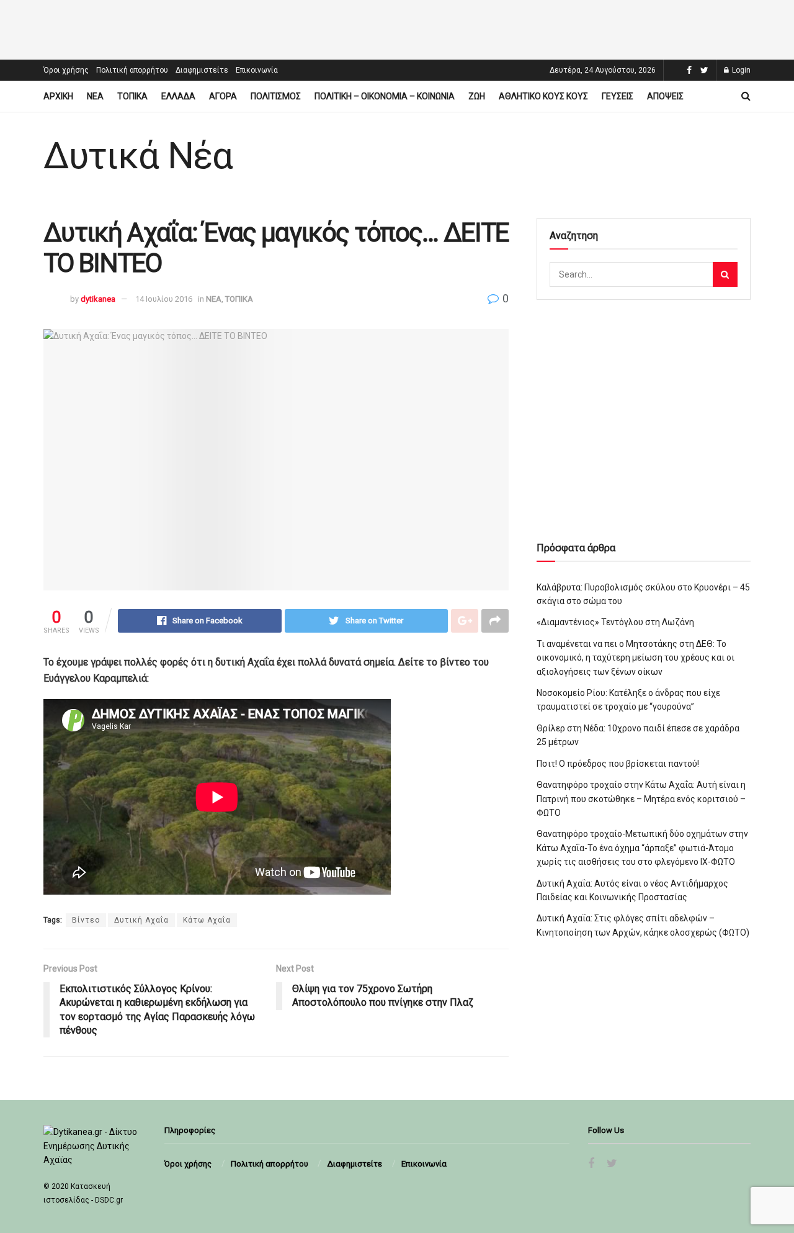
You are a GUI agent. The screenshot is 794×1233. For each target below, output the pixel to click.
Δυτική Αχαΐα (141, 920)
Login (740, 70)
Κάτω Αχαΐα (207, 920)
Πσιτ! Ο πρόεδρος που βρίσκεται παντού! (618, 764)
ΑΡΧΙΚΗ (58, 96)
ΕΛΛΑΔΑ (178, 96)
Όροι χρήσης (66, 70)
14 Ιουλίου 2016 (163, 299)
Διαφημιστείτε (202, 70)
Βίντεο (86, 920)
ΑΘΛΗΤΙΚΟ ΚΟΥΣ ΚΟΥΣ (543, 96)
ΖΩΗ (476, 96)
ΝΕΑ (95, 96)
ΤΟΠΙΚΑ (132, 96)
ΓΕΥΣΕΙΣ (617, 96)
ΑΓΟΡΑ (223, 96)
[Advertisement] (397, 28)
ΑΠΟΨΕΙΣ (665, 96)
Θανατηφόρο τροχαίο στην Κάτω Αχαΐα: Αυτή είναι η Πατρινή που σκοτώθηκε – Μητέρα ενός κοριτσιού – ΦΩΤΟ (641, 799)
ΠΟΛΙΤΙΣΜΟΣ (276, 96)
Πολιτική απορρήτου (132, 70)
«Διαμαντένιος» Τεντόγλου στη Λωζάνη (615, 622)
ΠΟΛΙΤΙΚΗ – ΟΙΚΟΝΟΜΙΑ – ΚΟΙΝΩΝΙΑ (384, 96)
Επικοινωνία (257, 70)
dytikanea (98, 299)
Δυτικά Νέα (138, 155)
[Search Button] (725, 274)
